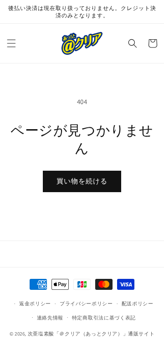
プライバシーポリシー (86, 303)
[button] (11, 43)
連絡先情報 (50, 317)
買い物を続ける (82, 181)
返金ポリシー (35, 303)
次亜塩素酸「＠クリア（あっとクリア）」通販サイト (91, 333)
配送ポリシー (138, 303)
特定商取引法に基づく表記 (104, 317)
